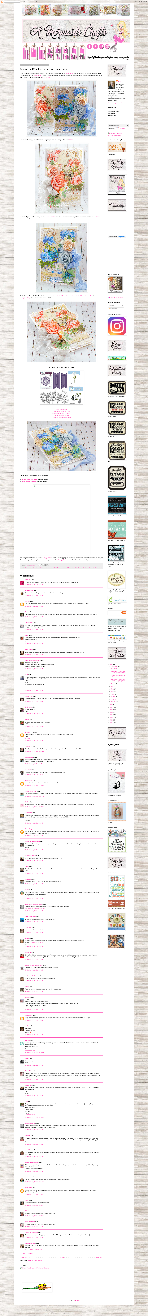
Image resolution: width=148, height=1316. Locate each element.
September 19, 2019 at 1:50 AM (34, 932)
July (112, 686)
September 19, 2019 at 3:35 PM (34, 1065)
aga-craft (28, 770)
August (113, 684)
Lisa (119, 81)
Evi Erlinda (28, 707)
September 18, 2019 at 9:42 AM (34, 726)
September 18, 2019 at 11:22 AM (34, 785)
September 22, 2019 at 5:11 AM (34, 1194)
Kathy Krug (28, 829)
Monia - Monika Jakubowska (33, 965)
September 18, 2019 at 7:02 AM (34, 617)
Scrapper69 (28, 812)
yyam (26, 1200)
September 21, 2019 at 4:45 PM (34, 1171)
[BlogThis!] (41, 565)
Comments (113, 309)
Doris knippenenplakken (32, 660)
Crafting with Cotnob (37, 942)
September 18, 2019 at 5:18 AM (34, 584)
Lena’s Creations (30, 1115)
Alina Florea (28, 1015)
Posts (112, 305)
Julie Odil (28, 879)
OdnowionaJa (29, 622)
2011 (111, 722)
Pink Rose (28, 580)
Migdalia (27, 1040)
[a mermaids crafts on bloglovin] (117, 237)
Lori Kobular (29, 1150)
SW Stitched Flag (87, 567)
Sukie (26, 802)
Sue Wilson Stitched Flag (62, 411)
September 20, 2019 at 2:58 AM (34, 1130)
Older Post (99, 1257)
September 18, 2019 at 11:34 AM (34, 796)
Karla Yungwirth (30, 1221)
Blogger (77, 1300)
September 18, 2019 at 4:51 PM (34, 873)
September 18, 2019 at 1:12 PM (34, 823)
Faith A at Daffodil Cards (32, 841)
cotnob (27, 938)
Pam (26, 674)
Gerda (27, 890)
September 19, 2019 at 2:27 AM (34, 959)
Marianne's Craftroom (31, 976)
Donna (27, 866)
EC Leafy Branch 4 (50, 567)
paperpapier (28, 780)
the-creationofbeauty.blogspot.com (35, 908)
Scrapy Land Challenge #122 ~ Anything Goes (118, 671)
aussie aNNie (29, 590)
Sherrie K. (28, 1085)
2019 (111, 664)
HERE (71, 140)
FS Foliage (58, 567)
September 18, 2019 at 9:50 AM (34, 740)
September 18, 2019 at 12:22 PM (34, 807)
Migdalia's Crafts (30, 1050)
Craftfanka (28, 927)
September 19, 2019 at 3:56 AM (34, 981)
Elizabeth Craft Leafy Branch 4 (81, 296)
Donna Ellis (28, 1071)
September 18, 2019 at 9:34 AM (34, 714)
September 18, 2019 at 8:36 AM (34, 644)
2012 (111, 720)
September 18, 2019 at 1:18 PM (34, 835)
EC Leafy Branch (39, 567)
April (112, 694)
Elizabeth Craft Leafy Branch (62, 296)
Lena (26, 1101)
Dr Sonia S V (29, 732)
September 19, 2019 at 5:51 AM (34, 1020)
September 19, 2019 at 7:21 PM (34, 1079)
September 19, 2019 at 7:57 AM (34, 1034)
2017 (111, 707)
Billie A (27, 1211)
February (114, 699)
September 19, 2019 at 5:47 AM (34, 1009)
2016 (111, 710)
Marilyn (27, 1026)
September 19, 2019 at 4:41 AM (34, 991)
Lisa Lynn (28, 1177)
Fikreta (27, 1058)
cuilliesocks (28, 746)
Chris (26, 635)
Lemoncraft (65, 567)
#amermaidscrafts (30, 567)
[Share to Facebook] (45, 565)
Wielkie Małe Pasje (30, 791)
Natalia (27, 986)
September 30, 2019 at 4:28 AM (34, 1237)
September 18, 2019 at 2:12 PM (34, 850)
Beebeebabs (29, 757)
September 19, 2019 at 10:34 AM (34, 1052)
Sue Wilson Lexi (51, 217)
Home (62, 1257)
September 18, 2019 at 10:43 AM (34, 751)
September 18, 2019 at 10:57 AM (34, 764)
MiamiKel (28, 952)
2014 (111, 715)
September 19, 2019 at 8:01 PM (34, 1095)
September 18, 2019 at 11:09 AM (34, 774)
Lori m (27, 601)
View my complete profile (115, 103)
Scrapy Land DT (72, 567)
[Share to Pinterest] (47, 565)
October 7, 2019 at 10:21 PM (33, 1250)
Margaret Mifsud (30, 1123)
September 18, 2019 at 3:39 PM (34, 861)
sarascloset (28, 1187)
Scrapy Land (69, 73)
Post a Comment (28, 1253)
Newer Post (24, 1257)
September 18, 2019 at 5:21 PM (34, 884)
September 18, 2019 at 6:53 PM (34, 921)
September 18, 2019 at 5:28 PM (34, 898)
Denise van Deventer (31, 1232)
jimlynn (27, 719)
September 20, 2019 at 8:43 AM (34, 1157)
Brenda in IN (29, 696)
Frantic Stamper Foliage (61, 415)
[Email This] (39, 565)
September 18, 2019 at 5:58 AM (34, 595)
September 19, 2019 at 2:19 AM (34, 946)
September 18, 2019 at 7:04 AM (34, 629)
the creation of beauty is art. (33, 904)
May (112, 691)
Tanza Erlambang (30, 916)
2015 (111, 712)
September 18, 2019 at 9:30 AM (34, 690)
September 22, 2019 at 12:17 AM (34, 1182)
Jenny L (27, 997)
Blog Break (114, 668)
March (113, 696)
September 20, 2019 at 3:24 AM (34, 1144)
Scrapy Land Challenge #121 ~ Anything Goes (118, 679)
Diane (26, 612)
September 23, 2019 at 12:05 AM (34, 1205)
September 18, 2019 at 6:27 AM (34, 606)
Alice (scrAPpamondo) (32, 1162)
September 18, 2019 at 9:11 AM (34, 669)
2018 (111, 705)
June (112, 689)
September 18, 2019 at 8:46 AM (34, 654)
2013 (111, 717)
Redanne (27, 1135)
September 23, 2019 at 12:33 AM (34, 1216)
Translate (122, 128)
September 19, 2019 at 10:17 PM (34, 1117)
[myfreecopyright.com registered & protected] (117, 135)
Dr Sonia (27, 738)
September (114, 666)
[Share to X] (43, 565)
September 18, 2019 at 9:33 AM (34, 701)
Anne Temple (29, 649)
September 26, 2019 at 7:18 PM (34, 1226)
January (113, 701)
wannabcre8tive (30, 1243)
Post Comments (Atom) (35, 1260)
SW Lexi (80, 567)
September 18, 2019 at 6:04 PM (34, 911)
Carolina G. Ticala (30, 856)
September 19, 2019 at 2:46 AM (34, 970)
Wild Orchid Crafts (97, 567)
